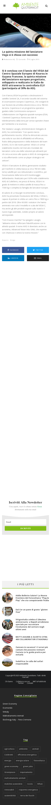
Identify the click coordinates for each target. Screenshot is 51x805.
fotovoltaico (39, 760)
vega (13, 240)
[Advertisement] (25, 377)
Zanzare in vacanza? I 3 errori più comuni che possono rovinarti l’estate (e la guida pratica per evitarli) (32, 651)
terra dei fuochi (27, 795)
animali (35, 749)
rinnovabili (9, 790)
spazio (6, 240)
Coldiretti (8, 755)
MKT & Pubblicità (39, 681)
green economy (11, 766)
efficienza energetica (27, 755)
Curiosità (22, 59)
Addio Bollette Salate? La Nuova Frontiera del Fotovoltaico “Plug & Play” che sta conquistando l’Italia (32, 598)
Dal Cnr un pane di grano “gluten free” (32, 610)
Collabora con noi (23, 681)
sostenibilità (10, 795)
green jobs (28, 766)
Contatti (30, 683)
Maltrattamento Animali (13, 715)
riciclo (30, 784)
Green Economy (10, 703)
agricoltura (9, 749)
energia (7, 760)
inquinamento (26, 772)
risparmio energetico (28, 790)
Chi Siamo (9, 681)
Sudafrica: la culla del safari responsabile (29, 662)
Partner (21, 683)
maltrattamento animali (15, 778)
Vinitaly (6, 711)
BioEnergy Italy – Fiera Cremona (17, 719)
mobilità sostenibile (13, 784)
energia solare (22, 760)
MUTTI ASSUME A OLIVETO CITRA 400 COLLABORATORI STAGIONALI (32, 638)
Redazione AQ (9, 59)
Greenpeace (9, 772)
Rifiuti (40, 784)
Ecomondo (7, 708)
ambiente (23, 749)
